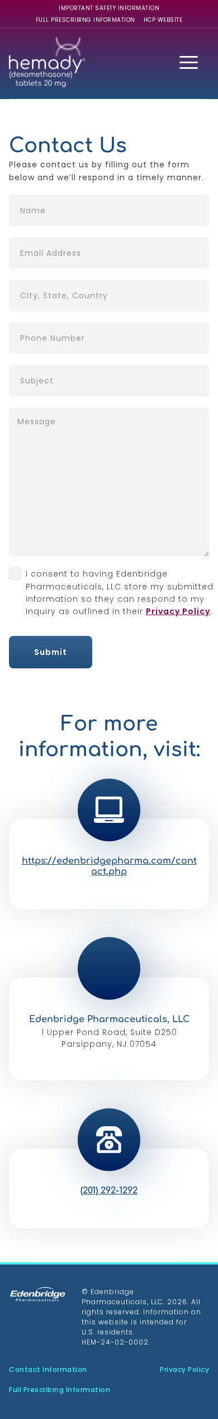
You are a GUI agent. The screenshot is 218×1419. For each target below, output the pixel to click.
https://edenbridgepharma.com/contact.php (109, 866)
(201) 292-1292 (109, 1191)
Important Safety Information (109, 8)
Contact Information (48, 1369)
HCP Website (163, 20)
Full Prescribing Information (85, 20)
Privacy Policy (178, 611)
